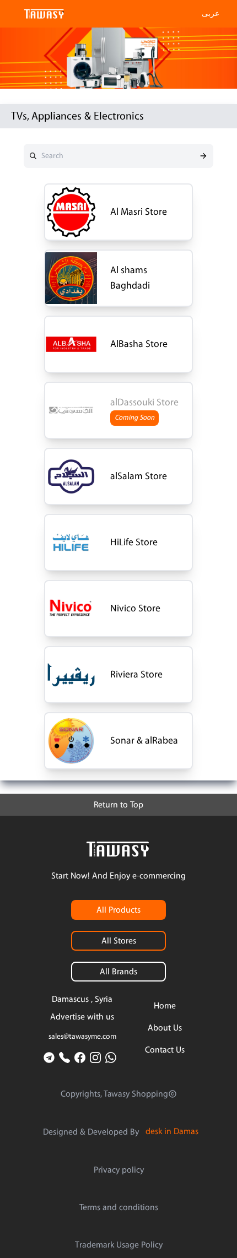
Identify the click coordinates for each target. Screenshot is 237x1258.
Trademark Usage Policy (119, 1245)
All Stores (118, 941)
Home (165, 1006)
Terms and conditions (118, 1207)
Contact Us (165, 1050)
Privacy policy (119, 1170)
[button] (118, 77)
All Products (118, 910)
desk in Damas (172, 1131)
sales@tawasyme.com (82, 1036)
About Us (165, 1028)
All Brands (118, 972)
